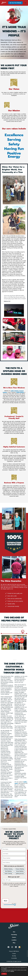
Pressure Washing (20, 869)
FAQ (14, 932)
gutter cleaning (15, 391)
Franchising (14, 934)
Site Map (14, 956)
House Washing (19, 871)
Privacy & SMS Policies (14, 951)
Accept (4, 973)
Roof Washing (8, 871)
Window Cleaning (8, 869)
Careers (14, 937)
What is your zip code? (14, 877)
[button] (25, 3)
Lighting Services (20, 873)
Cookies (14, 953)
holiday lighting (20, 392)
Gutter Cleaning (8, 873)
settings (12, 971)
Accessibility (14, 958)
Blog (14, 943)
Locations (14, 940)
